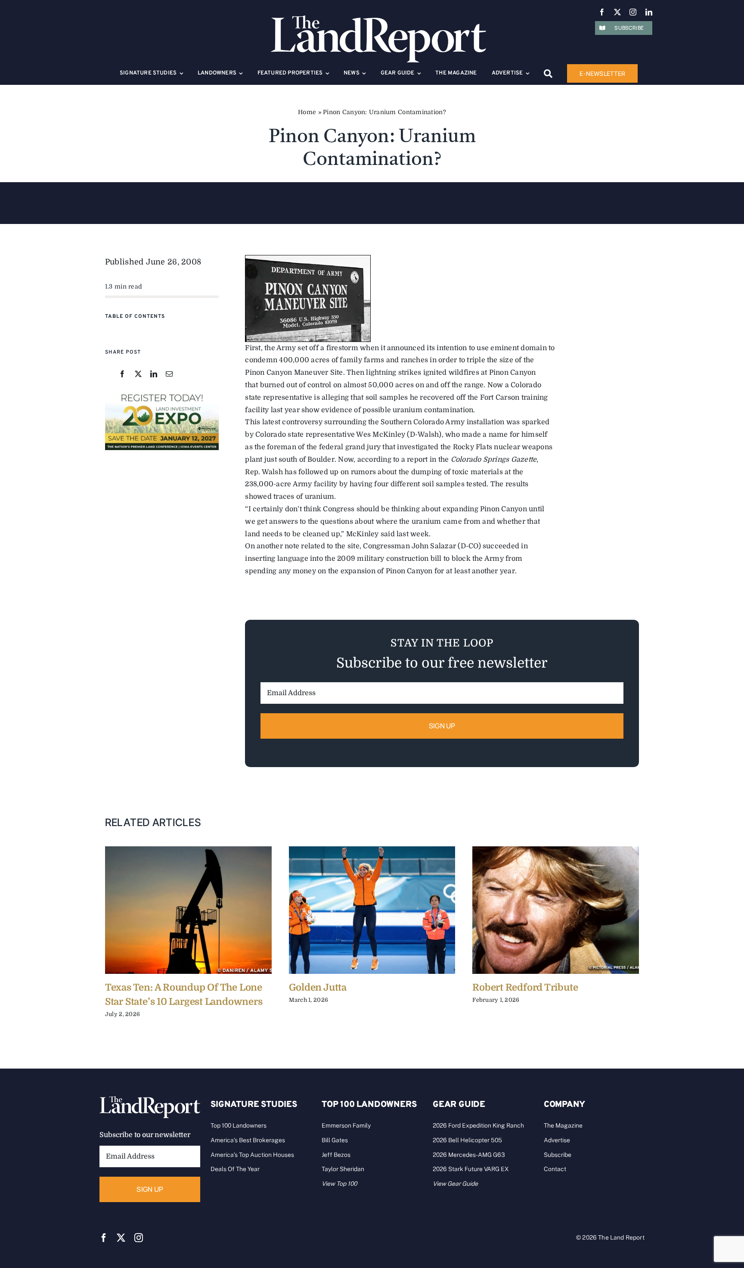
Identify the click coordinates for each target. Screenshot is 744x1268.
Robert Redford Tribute (525, 987)
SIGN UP (442, 725)
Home (307, 112)
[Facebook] (122, 374)
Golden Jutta (318, 987)
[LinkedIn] (153, 374)
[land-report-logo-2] (378, 19)
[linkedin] (648, 12)
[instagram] (632, 12)
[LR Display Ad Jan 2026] (162, 394)
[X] (138, 374)
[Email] (169, 374)
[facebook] (601, 12)
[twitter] (617, 12)
